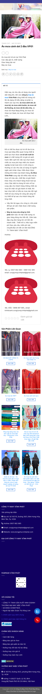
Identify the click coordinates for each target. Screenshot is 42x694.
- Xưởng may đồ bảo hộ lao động (14, 648)
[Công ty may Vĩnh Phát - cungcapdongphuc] (21, 6)
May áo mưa (16, 43)
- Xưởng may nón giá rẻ (11, 651)
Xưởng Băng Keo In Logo (27, 691)
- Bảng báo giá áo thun (10, 640)
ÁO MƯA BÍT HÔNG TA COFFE (10, 359)
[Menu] (3, 6)
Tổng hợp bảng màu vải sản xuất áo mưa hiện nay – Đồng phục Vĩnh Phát (10, 434)
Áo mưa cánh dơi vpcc (31, 396)
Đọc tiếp (11, 363)
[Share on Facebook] (7, 74)
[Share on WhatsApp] (3, 74)
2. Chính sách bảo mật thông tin (14, 619)
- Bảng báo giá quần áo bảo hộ (14, 644)
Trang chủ (6, 43)
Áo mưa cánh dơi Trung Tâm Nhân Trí (31, 359)
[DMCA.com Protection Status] (8, 661)
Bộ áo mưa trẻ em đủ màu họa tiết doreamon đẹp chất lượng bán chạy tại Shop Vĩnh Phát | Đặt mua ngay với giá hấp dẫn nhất (31, 436)
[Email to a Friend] (14, 74)
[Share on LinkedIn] (21, 74)
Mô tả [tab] (5, 85)
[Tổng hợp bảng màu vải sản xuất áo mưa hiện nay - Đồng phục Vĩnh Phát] (11, 417)
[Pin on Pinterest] (18, 74)
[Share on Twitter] (10, 74)
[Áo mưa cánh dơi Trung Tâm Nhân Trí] (31, 343)
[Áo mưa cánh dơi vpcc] (31, 381)
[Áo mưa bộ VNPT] (11, 381)
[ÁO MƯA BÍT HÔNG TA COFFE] (11, 343)
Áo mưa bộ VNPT (10, 396)
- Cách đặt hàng (8, 637)
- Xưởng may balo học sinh (12, 655)
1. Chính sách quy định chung (13, 615)
